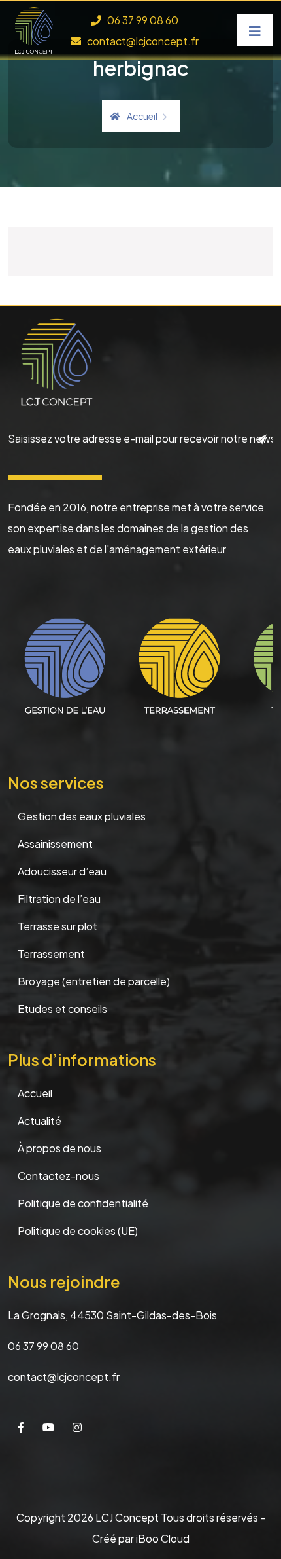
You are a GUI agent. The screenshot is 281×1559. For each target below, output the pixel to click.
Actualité (39, 1121)
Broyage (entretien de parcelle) (94, 981)
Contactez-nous (58, 1176)
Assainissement (55, 844)
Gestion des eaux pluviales (82, 816)
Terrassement (51, 954)
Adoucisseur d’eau (62, 871)
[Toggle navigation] (255, 30)
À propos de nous (59, 1148)
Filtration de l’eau (59, 899)
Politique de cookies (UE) (78, 1231)
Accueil (142, 116)
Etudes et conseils (62, 1009)
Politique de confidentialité (83, 1203)
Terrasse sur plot (57, 926)
